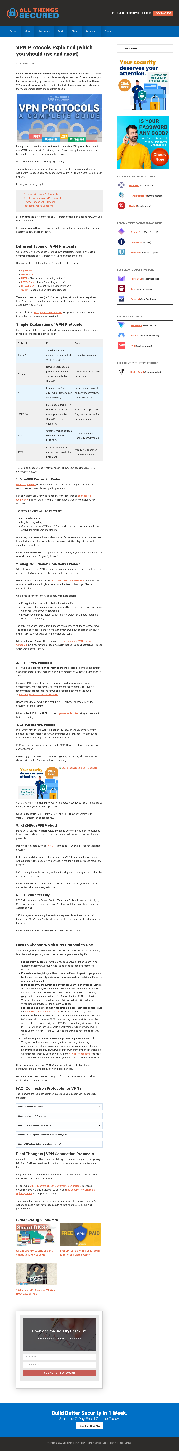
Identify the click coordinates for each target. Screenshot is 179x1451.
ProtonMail (136, 279)
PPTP (24, 278)
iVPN (133, 346)
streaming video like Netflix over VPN (38, 694)
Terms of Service (94, 1443)
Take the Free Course (89, 1426)
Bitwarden (136, 252)
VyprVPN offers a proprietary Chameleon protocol (55, 1186)
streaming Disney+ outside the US (42, 1011)
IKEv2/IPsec (27, 286)
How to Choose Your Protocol (39, 202)
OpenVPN (26, 270)
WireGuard (27, 274)
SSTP (24, 289)
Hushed (133, 206)
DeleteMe (134, 185)
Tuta (133, 289)
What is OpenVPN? (26, 484)
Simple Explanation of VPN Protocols (43, 198)
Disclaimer (67, 1443)
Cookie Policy (108, 1443)
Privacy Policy (79, 1443)
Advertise (119, 1443)
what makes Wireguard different (68, 580)
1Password (136, 242)
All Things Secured (34, 13)
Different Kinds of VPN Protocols (41, 194)
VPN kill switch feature (81, 1053)
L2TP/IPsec (27, 282)
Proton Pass (137, 232)
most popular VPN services (48, 312)
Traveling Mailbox (138, 196)
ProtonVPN (136, 325)
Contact (128, 1443)
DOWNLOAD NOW (163, 13)
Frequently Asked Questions (38, 205)
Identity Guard (137, 372)
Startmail (135, 299)
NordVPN (51, 845)
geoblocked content (69, 713)
